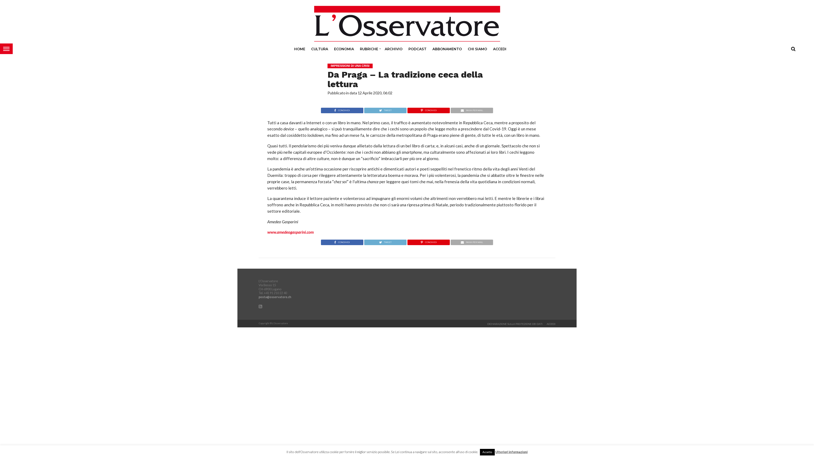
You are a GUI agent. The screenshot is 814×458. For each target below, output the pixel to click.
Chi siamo (477, 49)
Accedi (499, 49)
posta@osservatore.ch (275, 297)
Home (299, 49)
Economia (344, 49)
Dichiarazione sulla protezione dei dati (514, 324)
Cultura (319, 49)
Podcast (417, 49)
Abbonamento (447, 49)
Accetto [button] (487, 452)
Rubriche (369, 49)
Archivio (394, 49)
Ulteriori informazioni (511, 452)
